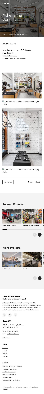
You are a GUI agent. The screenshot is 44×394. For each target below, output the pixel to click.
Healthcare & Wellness (9, 369)
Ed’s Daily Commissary (9, 269)
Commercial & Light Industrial (12, 366)
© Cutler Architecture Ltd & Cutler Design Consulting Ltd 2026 (20, 387)
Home (4, 34)
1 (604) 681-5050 (12, 331)
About (4, 351)
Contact (5, 356)
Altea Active (26, 269)
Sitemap (5, 389)
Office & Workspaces (9, 375)
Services (5, 348)
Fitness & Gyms (7, 377)
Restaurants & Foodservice (11, 380)
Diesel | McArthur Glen (9, 225)
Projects (10, 34)
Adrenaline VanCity (20, 34)
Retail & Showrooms (17, 59)
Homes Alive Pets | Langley (31, 225)
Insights (4, 353)
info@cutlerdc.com (13, 334)
